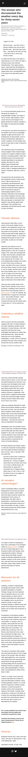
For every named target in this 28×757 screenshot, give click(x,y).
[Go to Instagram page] (12, 751)
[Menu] (25, 3)
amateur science (12, 547)
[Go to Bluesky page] (16, 751)
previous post (5, 292)
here (12, 722)
